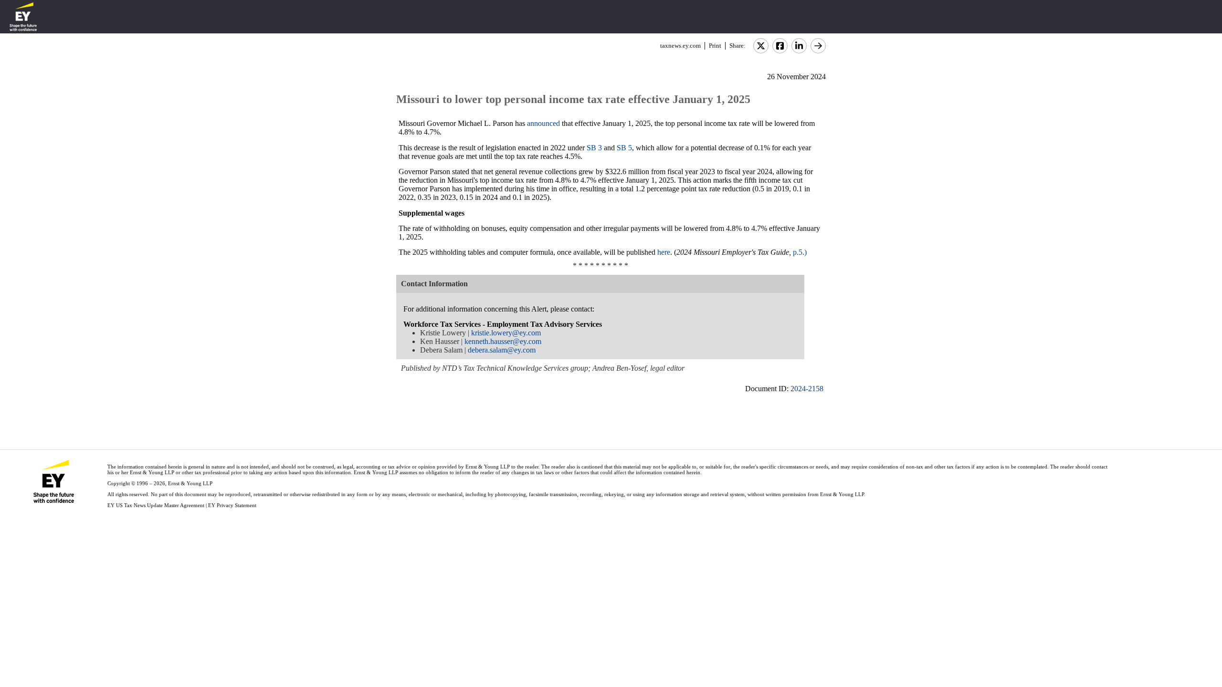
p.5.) (800, 252)
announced (543, 123)
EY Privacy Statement (232, 505)
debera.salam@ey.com (502, 350)
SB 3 (594, 148)
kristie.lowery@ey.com (506, 333)
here (663, 252)
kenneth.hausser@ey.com (502, 341)
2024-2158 (806, 389)
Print (715, 45)
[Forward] (818, 45)
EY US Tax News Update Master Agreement (155, 505)
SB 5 (624, 148)
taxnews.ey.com (680, 45)
